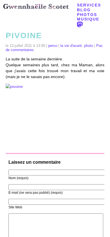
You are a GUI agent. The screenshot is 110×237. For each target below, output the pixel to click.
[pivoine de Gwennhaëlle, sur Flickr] (55, 116)
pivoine (24, 35)
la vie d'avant (71, 46)
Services (89, 5)
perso (52, 46)
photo (88, 46)
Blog (84, 10)
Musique (88, 19)
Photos (87, 14)
